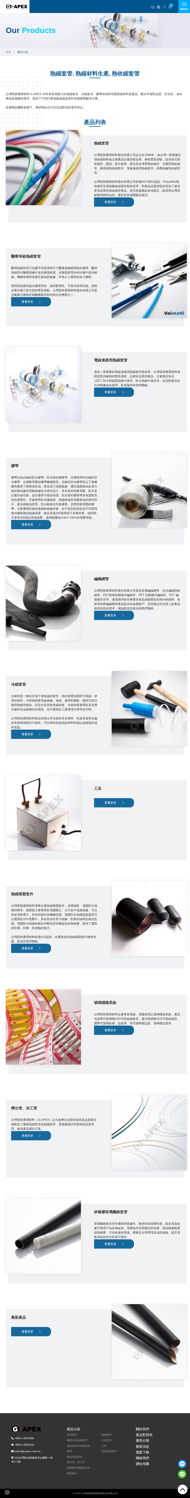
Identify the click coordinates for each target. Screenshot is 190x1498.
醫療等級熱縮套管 (77, 1440)
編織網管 (106, 1434)
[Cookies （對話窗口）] (7, 1492)
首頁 (8, 52)
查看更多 (110, 202)
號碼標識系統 (74, 1456)
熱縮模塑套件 (109, 1451)
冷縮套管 (106, 1440)
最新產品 (72, 1473)
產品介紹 (73, 1429)
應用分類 (142, 1440)
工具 (104, 1445)
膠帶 (69, 1451)
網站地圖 (142, 1464)
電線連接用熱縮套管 (78, 1445)
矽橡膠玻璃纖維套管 (78, 1467)
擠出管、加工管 (76, 1462)
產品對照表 (144, 1435)
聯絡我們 (142, 1458)
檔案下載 (142, 1452)
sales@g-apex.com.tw (27, 1451)
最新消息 (142, 1446)
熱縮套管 (72, 1434)
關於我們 (142, 1429)
